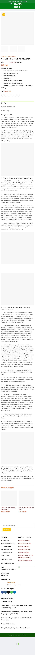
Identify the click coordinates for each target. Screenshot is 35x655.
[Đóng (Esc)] (1, 639)
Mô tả (3, 103)
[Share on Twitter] (9, 95)
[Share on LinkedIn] (18, 95)
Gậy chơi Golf (7, 91)
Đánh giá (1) (5, 111)
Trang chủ (3, 56)
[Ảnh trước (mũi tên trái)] (1, 647)
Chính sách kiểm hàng (23, 546)
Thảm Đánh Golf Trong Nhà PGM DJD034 (8, 508)
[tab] (17, 103)
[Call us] (11, 592)
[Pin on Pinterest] (15, 95)
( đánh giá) (12, 62)
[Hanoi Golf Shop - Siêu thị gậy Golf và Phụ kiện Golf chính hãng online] (17, 6)
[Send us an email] (8, 592)
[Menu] (2, 6)
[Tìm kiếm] (5, 5)
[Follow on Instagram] (5, 592)
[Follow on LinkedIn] (14, 592)
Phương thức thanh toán (24, 543)
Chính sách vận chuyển (25, 560)
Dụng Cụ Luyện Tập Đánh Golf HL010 (26, 508)
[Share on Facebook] (6, 95)
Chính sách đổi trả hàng (24, 549)
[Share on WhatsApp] (2, 95)
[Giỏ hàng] (33, 6)
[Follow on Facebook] (2, 592)
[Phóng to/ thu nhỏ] (6, 639)
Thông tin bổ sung (8, 107)
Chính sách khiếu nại (23, 552)
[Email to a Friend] (12, 95)
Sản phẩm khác (12, 56)
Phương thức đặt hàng (24, 540)
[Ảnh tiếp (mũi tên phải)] (6, 647)
